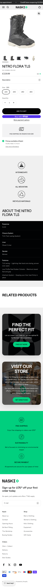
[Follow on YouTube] (20, 564)
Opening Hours (7, 523)
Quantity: (5, 98)
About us (5, 516)
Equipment (27, 527)
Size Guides (6, 557)
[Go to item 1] (5, 58)
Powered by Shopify (21, 581)
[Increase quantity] (13, 102)
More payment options (21, 120)
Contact (5, 520)
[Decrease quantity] (5, 102)
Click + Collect (7, 546)
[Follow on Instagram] (14, 564)
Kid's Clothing (28, 523)
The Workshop (7, 531)
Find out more (21, 344)
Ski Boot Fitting (7, 527)
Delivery (5, 550)
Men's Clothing (29, 516)
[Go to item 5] (33, 58)
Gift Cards (27, 535)
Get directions (21, 400)
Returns (5, 554)
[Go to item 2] (12, 58)
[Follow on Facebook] (3, 564)
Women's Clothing (30, 520)
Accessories (28, 531)
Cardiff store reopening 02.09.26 (31, 2)
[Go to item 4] (26, 58)
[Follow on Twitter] (9, 564)
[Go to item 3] (19, 58)
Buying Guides (7, 535)
